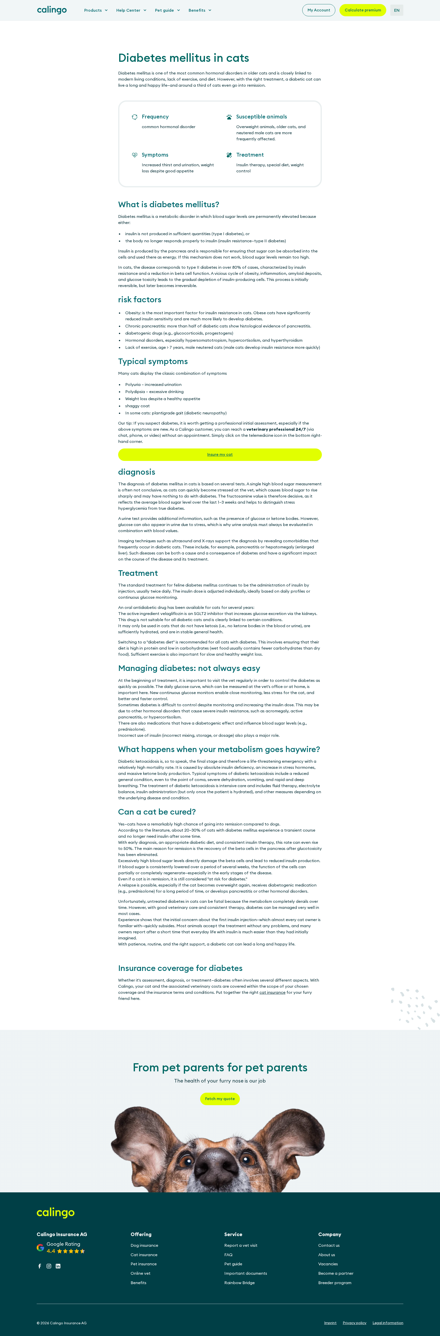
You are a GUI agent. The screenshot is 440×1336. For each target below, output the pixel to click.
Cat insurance (144, 1254)
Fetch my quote (220, 1098)
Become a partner (335, 1273)
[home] (52, 10)
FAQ (228, 1254)
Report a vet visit (240, 1245)
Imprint (330, 1322)
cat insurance (272, 992)
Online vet (140, 1273)
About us (326, 1254)
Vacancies (328, 1263)
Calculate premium (363, 10)
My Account (319, 10)
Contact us (329, 1245)
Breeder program (334, 1282)
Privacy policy (354, 1322)
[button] (94, 10)
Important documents (245, 1273)
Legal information (388, 1322)
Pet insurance (144, 1263)
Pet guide (233, 1263)
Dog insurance (144, 1245)
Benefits (138, 1282)
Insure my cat (220, 454)
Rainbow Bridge (239, 1282)
